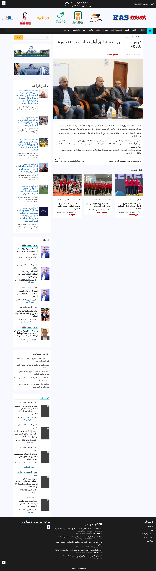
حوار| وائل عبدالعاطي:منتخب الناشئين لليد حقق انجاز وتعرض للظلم (26, 456)
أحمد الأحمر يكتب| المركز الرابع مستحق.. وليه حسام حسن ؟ (27, 251)
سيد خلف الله (29, 467)
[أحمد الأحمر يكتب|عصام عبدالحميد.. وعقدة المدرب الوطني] (45, 295)
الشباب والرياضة (116, 30)
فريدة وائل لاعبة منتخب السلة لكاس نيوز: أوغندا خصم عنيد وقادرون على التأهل (26, 434)
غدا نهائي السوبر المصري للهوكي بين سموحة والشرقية (82, 555)
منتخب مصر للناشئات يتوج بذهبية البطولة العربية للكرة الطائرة (69, 206)
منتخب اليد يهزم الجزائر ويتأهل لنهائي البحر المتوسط (98, 204)
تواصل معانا (76, 30)
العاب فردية (133, 37)
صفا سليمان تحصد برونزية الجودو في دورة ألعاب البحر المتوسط (33, 385)
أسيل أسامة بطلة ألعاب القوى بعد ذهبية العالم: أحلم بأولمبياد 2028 (78, 550)
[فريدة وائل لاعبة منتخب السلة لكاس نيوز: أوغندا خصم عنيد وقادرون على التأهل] (45, 433)
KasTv (90, 30)
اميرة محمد (133, 214)
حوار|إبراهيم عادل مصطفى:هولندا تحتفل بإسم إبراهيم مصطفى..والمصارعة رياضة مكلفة (26, 482)
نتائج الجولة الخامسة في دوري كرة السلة (69, 159)
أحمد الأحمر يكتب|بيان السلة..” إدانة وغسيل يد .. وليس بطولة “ (28, 274)
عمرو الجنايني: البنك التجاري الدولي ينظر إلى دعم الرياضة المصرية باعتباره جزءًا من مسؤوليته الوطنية (78, 529)
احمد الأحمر (30, 259)
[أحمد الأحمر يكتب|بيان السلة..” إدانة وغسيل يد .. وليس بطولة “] (45, 273)
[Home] (150, 30)
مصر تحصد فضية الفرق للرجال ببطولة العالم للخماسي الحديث (129, 206)
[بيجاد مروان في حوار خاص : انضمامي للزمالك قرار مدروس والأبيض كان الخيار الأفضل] (45, 411)
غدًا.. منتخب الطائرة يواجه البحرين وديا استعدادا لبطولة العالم (26, 313)
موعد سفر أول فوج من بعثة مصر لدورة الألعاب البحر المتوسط (80, 536)
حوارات (105, 30)
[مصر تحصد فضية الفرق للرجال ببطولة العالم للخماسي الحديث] (129, 185)
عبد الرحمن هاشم (27, 321)
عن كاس (66, 30)
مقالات (98, 30)
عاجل (130, 199)
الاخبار (143, 30)
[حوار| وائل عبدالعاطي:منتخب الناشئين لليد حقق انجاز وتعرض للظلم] (45, 457)
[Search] (3, 30)
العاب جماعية (102, 199)
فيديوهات (150, 526)
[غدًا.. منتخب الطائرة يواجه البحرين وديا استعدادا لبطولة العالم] (45, 314)
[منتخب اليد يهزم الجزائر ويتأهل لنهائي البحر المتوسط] (98, 185)
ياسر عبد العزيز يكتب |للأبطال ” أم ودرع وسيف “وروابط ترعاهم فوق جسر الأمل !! (26, 333)
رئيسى (126, 37)
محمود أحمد (102, 212)
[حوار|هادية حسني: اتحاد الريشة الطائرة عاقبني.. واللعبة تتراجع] (45, 505)
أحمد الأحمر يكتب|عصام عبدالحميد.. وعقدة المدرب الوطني (27, 294)
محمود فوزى (112, 54)
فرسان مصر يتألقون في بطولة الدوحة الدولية (125, 159)
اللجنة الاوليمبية (130, 30)
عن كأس (150, 541)
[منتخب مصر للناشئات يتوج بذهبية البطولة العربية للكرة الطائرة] (67, 185)
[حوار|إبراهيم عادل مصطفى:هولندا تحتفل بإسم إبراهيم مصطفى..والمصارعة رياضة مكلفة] (45, 482)
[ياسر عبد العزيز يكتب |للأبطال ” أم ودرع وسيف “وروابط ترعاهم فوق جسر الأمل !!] (45, 334)
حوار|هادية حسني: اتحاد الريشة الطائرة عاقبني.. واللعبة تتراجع (28, 503)
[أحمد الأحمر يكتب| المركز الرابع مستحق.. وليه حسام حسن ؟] (45, 252)
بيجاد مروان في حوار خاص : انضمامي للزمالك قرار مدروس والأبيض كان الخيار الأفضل (26, 409)
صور (84, 30)
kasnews (30, 341)
